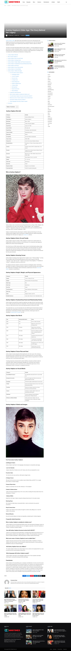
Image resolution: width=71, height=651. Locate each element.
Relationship (50, 118)
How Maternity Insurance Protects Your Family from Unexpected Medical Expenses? (60, 66)
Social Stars (50, 121)
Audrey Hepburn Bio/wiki (13, 54)
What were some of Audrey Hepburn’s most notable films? (21, 97)
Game (49, 101)
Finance (49, 98)
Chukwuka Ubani (11, 35)
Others (49, 114)
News (34, 2)
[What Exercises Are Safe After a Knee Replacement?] (50, 62)
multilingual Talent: (16, 74)
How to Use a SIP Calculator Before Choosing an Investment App (59, 44)
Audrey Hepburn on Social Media (14, 69)
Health (58, 2)
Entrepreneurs (50, 94)
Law (48, 108)
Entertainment (46, 2)
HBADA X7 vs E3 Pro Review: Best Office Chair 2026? (59, 55)
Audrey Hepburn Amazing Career (14, 60)
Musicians (49, 111)
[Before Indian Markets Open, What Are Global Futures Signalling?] (50, 50)
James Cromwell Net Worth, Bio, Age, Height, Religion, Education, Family (10, 614)
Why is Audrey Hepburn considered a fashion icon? (20, 94)
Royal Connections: (15, 88)
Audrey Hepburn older (10, 40)
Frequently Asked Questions (15, 92)
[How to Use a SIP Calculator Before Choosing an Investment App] (50, 45)
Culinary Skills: (15, 85)
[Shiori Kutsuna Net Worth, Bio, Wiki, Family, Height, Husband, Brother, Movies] (39, 608)
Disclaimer (54, 649)
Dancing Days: (15, 87)
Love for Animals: (15, 76)
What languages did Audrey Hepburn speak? (18, 101)
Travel (49, 126)
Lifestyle (53, 2)
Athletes (49, 79)
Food (48, 99)
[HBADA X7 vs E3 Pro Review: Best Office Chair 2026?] (50, 56)
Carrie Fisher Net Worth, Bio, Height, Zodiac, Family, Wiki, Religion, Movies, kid (38, 600)
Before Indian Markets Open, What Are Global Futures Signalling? (60, 49)
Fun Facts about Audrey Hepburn (16, 72)
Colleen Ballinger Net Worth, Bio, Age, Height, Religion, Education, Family (24, 614)
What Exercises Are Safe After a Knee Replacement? (60, 61)
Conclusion (10, 103)
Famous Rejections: (16, 81)
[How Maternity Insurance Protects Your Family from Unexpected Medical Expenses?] (50, 67)
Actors (49, 74)
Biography (28, 2)
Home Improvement (51, 106)
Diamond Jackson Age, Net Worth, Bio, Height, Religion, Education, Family (23, 600)
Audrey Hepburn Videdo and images (15, 70)
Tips (48, 124)
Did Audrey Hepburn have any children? (18, 99)
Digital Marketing (51, 89)
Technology (50, 123)
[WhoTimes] (12, 2)
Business (39, 2)
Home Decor (50, 104)
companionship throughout (16, 312)
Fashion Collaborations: (16, 83)
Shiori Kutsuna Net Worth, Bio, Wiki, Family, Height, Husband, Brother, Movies (38, 614)
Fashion (49, 96)
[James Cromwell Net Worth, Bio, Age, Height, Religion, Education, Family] (10, 608)
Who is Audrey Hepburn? (13, 56)
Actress (49, 76)
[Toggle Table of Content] (16, 107)
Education (49, 91)
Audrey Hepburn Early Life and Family (15, 58)
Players (49, 116)
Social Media (50, 119)
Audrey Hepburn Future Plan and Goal (15, 67)
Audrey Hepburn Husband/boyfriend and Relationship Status (20, 63)
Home (24, 2)
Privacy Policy (60, 649)
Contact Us (65, 649)
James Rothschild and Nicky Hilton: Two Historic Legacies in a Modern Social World (10, 600)
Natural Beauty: (15, 90)
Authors (49, 81)
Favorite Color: (15, 78)
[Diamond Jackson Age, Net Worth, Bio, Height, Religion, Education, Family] (24, 594)
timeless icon (26, 234)
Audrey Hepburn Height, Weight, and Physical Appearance (19, 61)
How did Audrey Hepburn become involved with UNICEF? (21, 96)
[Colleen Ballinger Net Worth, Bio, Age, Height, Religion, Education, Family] (24, 608)
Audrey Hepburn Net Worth (13, 65)
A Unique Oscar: (15, 79)
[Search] (66, 2)
